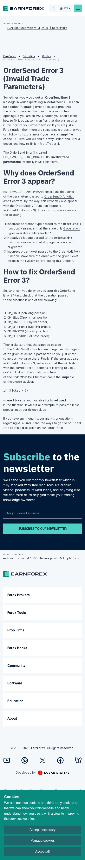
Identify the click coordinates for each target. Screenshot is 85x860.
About (12, 718)
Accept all (42, 851)
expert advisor (40, 125)
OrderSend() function (59, 196)
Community (16, 666)
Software (14, 683)
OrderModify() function (31, 205)
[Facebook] (60, 760)
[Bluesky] (78, 760)
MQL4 (40, 116)
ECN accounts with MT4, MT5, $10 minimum (37, 27)
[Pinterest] (24, 760)
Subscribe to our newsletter (42, 528)
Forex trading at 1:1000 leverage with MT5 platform (43, 558)
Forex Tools (16, 613)
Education (15, 701)
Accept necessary (42, 830)
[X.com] (42, 760)
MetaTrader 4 (56, 102)
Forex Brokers (18, 595)
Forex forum (55, 427)
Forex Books (17, 648)
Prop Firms (15, 630)
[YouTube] (6, 760)
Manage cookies (43, 840)
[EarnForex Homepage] (23, 8)
